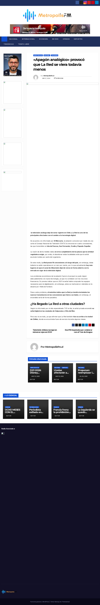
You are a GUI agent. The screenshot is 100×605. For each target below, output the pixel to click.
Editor (8, 416)
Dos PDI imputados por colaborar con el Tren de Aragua (78, 331)
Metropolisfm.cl (48, 76)
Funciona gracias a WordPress (40, 601)
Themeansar (66, 601)
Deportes (78, 39)
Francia (56, 407)
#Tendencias (58, 78)
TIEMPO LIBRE (23, 44)
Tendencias (9, 44)
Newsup (57, 601)
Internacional (28, 39)
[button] (97, 42)
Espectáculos (38, 55)
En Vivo (55, 39)
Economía (43, 39)
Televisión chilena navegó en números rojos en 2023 (45, 331)
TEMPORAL (65, 367)
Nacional (13, 39)
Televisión (55, 55)
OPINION (66, 39)
